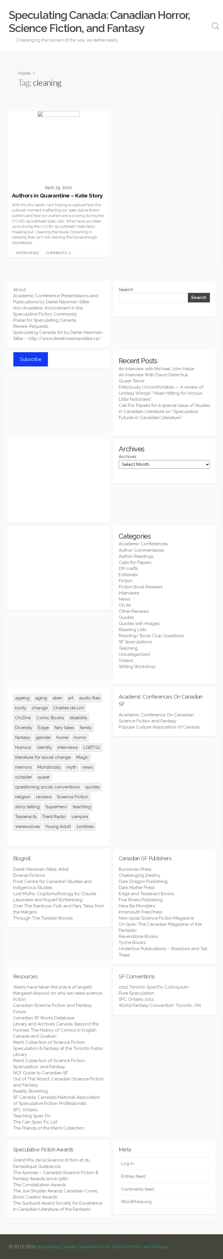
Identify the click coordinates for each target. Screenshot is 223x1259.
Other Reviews (133, 611)
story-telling (27, 806)
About (19, 289)
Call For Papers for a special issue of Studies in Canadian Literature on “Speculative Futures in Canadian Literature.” (164, 411)
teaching (82, 806)
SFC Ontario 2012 (136, 999)
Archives (127, 456)
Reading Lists (132, 629)
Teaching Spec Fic (32, 1116)
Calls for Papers (135, 562)
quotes (92, 787)
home (62, 737)
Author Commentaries (141, 550)
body (20, 707)
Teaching (128, 648)
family (86, 727)
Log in (127, 1163)
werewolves (27, 826)
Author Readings (136, 556)
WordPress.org (136, 1201)
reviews (43, 796)
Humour (23, 747)
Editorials (128, 574)
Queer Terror (132, 381)
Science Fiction (72, 796)
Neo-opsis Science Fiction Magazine (156, 918)
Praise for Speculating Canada (44, 320)
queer (43, 777)
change (40, 707)
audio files (89, 698)
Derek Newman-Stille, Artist (41, 869)
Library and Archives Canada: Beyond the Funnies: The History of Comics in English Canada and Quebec (56, 1030)
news (87, 767)
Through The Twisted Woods (43, 918)
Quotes (126, 617)
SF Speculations (135, 641)
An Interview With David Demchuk (153, 374)
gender (43, 737)
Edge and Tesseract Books (146, 893)
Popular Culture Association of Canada (159, 727)
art (70, 698)
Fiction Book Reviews (141, 587)
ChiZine (23, 717)
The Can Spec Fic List (35, 1122)
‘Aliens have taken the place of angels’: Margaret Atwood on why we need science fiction (57, 993)
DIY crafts (128, 568)
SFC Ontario (25, 1109)
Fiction (125, 580)
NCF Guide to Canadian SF (40, 1072)
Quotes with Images (139, 623)
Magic (82, 757)
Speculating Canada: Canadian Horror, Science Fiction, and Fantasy (102, 1246)
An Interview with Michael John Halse (156, 368)
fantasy (22, 737)
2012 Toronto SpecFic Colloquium (153, 987)
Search (126, 289)
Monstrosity (49, 767)
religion (22, 796)
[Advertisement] (58, 480)
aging (41, 698)
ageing (22, 698)
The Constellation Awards (39, 1184)
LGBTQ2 (91, 747)
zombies (85, 826)
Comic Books (50, 717)
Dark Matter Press (136, 887)
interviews (67, 747)
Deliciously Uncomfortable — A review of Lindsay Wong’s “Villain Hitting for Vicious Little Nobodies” (161, 393)
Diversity (23, 727)
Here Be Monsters (137, 906)
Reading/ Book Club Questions (151, 635)
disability (78, 717)
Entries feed (133, 1176)
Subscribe (30, 359)
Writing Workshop (137, 666)
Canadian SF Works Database (43, 1018)
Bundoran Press (135, 869)
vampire (79, 816)
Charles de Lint (68, 707)
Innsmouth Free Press (140, 912)
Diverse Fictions (29, 875)
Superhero (56, 806)
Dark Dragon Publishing (143, 881)
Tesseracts (26, 816)
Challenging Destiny (139, 875)
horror (80, 737)
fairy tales (64, 727)
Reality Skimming (30, 1091)
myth (71, 767)
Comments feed (137, 1189)
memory (23, 767)
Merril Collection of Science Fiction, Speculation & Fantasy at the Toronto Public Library (58, 1048)
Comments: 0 (58, 253)
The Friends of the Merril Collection (49, 1128)
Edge (43, 727)
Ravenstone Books (138, 936)
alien (57, 698)
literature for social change (43, 757)
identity (44, 747)
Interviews (27, 253)
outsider (23, 777)
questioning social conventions (47, 787)
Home (24, 73)
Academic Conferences (143, 543)
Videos (126, 660)
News (124, 599)
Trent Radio (54, 816)
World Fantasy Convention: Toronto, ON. (160, 1005)
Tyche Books (132, 942)
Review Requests (30, 326)
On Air (125, 605)
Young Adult (58, 826)
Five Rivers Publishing (141, 899)
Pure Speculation (136, 993)
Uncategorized (134, 654)
